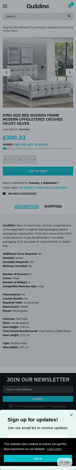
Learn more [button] (54, 449)
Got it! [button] (38, 458)
